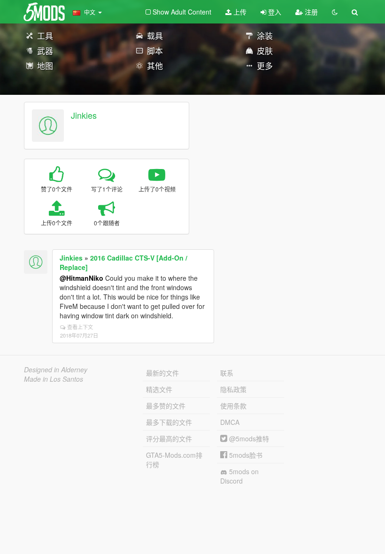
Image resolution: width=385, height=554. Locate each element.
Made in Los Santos (53, 379)
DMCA (229, 422)
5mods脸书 (244, 455)
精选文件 (159, 389)
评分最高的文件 (169, 438)
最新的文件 (162, 372)
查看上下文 (80, 327)
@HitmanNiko (81, 278)
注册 (310, 11)
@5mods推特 (248, 438)
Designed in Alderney (55, 369)
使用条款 (233, 405)
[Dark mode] (335, 11)
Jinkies (84, 115)
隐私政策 (233, 389)
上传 (238, 11)
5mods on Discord (239, 476)
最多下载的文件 (169, 422)
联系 (226, 372)
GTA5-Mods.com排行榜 (174, 459)
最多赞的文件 (165, 405)
